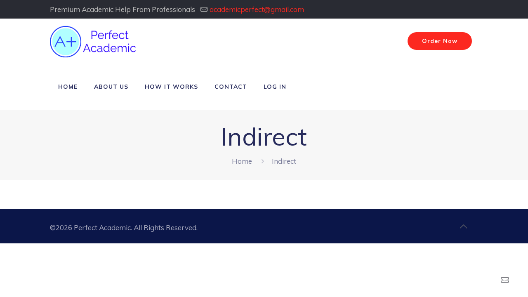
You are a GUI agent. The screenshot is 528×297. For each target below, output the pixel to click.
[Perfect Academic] (94, 41)
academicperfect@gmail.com (257, 9)
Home (242, 161)
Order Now (439, 41)
